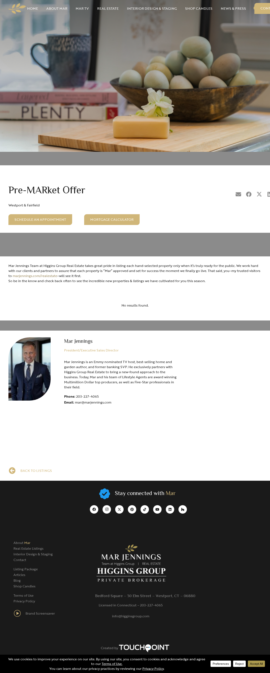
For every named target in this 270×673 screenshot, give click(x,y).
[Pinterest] (132, 509)
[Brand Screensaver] (20, 613)
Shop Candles (24, 586)
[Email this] (238, 194)
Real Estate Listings (28, 548)
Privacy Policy (24, 601)
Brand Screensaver (40, 613)
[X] (119, 509)
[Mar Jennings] (29, 369)
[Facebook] (94, 509)
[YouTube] (157, 509)
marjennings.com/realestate (35, 275)
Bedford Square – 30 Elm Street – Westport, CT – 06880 (145, 596)
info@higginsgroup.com (130, 616)
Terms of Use (24, 595)
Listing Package (26, 569)
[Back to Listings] (14, 470)
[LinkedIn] (170, 509)
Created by (110, 647)
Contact (20, 559)
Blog (17, 580)
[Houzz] (182, 509)
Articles (19, 574)
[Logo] (17, 8)
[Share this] (249, 194)
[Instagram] (107, 509)
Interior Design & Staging (33, 554)
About (22, 542)
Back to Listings (36, 470)
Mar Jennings (78, 342)
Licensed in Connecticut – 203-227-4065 (131, 605)
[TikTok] (144, 509)
